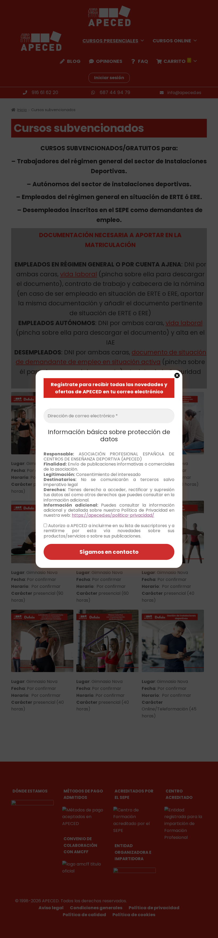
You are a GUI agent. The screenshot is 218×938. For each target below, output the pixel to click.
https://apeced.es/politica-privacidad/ (113, 515)
